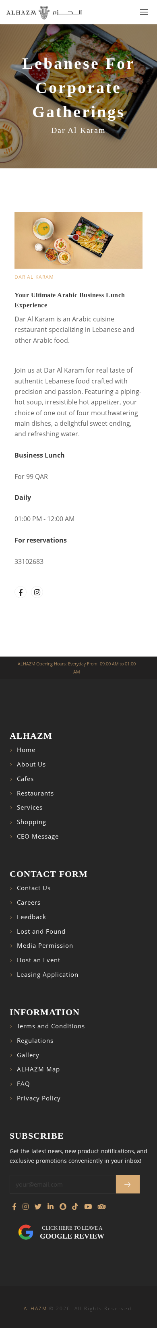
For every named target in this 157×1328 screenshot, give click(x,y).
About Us (31, 764)
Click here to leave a (72, 1232)
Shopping (31, 822)
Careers (29, 902)
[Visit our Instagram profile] (26, 1207)
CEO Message (38, 836)
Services (30, 807)
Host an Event (38, 960)
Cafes (25, 779)
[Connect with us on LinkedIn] (51, 1207)
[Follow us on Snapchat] (63, 1207)
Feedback (31, 917)
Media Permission (45, 945)
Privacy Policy (39, 1098)
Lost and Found (41, 931)
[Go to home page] (44, 12)
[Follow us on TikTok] (75, 1207)
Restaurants (35, 793)
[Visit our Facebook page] (14, 1207)
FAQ (23, 1084)
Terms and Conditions (51, 1026)
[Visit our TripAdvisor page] (101, 1207)
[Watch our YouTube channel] (88, 1207)
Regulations (35, 1040)
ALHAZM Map (38, 1069)
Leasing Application (47, 974)
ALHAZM (35, 1308)
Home (26, 750)
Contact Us (34, 888)
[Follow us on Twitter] (38, 1207)
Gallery (28, 1055)
